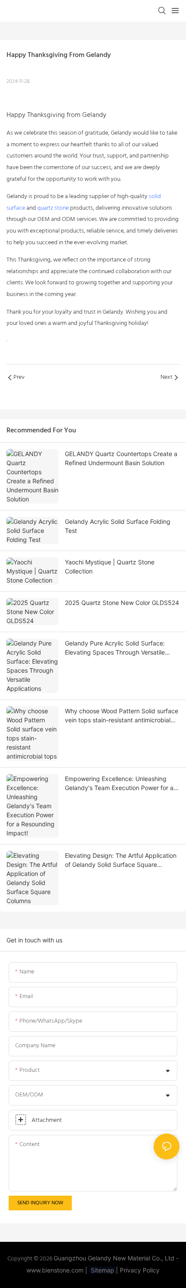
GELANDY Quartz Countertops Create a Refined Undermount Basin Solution (121, 458)
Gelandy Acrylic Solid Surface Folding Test (117, 526)
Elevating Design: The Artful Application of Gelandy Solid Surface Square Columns (120, 860)
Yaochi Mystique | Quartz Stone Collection (109, 566)
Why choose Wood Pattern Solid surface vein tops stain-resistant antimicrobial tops (121, 715)
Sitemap (102, 1270)
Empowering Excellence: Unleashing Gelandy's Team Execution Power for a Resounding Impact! (119, 783)
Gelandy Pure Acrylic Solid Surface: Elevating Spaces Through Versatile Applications (115, 648)
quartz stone (53, 208)
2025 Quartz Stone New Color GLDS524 (122, 602)
